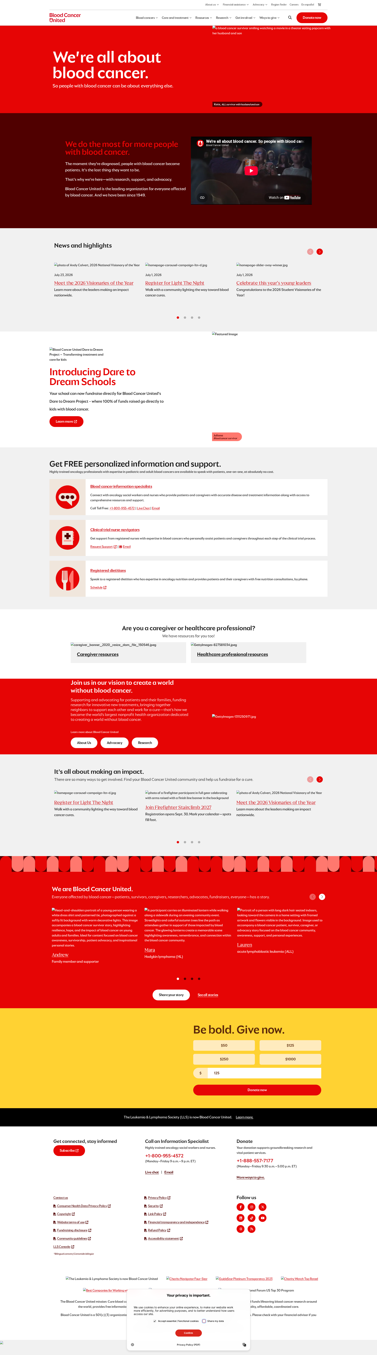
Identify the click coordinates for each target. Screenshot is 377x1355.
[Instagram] (251, 1207)
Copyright (64, 1214)
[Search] (290, 18)
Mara (150, 950)
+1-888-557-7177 (255, 1161)
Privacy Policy (157, 1198)
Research (145, 742)
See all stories (208, 995)
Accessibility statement (163, 1238)
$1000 (290, 1059)
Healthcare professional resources (232, 654)
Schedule (96, 587)
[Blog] (251, 1229)
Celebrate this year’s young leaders (273, 283)
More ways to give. (251, 1177)
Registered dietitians (108, 570)
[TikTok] (251, 1218)
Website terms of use (70, 1222)
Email (156, 508)
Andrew (60, 955)
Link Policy (155, 1214)
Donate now (312, 17)
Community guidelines (72, 1238)
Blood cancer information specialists (121, 486)
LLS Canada (61, 1247)
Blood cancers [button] (145, 18)
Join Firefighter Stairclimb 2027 (178, 807)
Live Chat (143, 508)
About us (210, 4)
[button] (320, 252)
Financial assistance (234, 4)
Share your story (171, 995)
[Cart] (319, 5)
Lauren (244, 945)
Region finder (278, 4)
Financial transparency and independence (176, 1222)
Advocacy (258, 4)
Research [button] (222, 18)
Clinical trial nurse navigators (115, 529)
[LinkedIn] (240, 1218)
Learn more (64, 421)
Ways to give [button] (267, 18)
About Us (84, 742)
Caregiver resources (97, 654)
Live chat (152, 1172)
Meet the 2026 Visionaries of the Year (93, 283)
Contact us (60, 1198)
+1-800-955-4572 (122, 508)
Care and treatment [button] (175, 18)
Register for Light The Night (174, 283)
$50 (224, 1045)
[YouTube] (262, 1218)
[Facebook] (240, 1207)
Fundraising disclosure (72, 1230)
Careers (294, 4)
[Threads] (240, 1229)
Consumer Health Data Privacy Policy (82, 1206)
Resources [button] (202, 18)
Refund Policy (157, 1230)
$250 (224, 1059)
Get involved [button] (243, 18)
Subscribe (67, 1150)
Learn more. (244, 1117)
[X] (262, 1207)
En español (307, 4)
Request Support (101, 547)
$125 (290, 1045)
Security (153, 1206)
